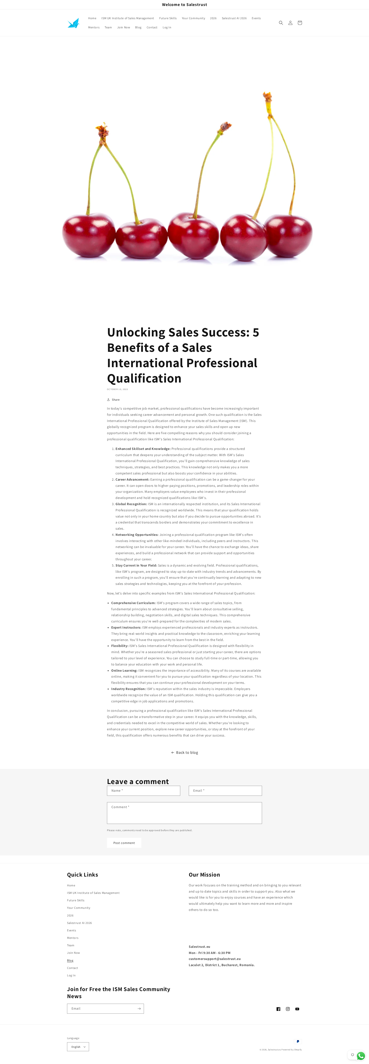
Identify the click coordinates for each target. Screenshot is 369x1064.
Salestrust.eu (274, 1049)
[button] (281, 23)
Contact (72, 968)
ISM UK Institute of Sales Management (93, 893)
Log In (71, 975)
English (76, 1047)
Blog (70, 960)
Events (71, 930)
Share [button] (116, 400)
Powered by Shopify (291, 1049)
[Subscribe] (139, 1009)
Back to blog (187, 752)
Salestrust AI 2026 (79, 923)
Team (70, 945)
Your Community (78, 908)
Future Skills (76, 900)
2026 (70, 915)
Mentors (72, 938)
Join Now (73, 953)
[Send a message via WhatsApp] (361, 1056)
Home (71, 885)
